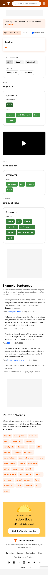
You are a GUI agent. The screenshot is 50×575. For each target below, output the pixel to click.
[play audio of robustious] (15, 524)
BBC (8, 329)
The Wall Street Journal (15, 360)
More (25, 33)
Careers (19, 553)
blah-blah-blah (24, 115)
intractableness (26, 458)
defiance (30, 441)
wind (9, 105)
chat (6, 441)
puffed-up (12, 227)
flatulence (12, 184)
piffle (6, 469)
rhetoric (38, 474)
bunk (36, 115)
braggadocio (20, 436)
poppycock (18, 469)
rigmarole (8, 480)
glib (18, 221)
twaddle (28, 485)
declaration (17, 441)
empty (10, 221)
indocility (28, 452)
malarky (40, 458)
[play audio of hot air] (6, 47)
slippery (11, 232)
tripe (19, 485)
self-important (26, 227)
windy (10, 238)
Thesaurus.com (8, 3)
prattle (29, 469)
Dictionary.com (44, 3)
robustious (24, 519)
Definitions (39, 33)
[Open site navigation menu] (4, 3)
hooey (7, 452)
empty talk (9, 447)
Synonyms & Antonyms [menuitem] (12, 33)
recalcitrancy (10, 474)
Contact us (30, 553)
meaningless (9, 463)
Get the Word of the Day (24, 531)
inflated (27, 221)
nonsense (32, 463)
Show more (28, 73)
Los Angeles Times (14, 312)
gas (21, 184)
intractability (10, 458)
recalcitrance (25, 474)
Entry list (10, 553)
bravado (33, 436)
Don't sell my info (24, 567)
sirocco (30, 184)
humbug (17, 452)
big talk (10, 115)
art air (11, 24)
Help (40, 553)
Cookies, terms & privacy (24, 557)
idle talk (10, 120)
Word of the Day (24, 515)
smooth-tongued (25, 232)
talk (36, 480)
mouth (22, 463)
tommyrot (8, 485)
